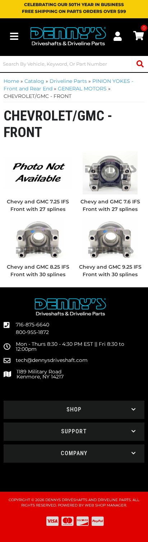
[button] (74, 64)
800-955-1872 (32, 332)
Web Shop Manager (105, 505)
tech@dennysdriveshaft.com (52, 360)
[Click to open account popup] (117, 36)
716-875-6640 (32, 324)
